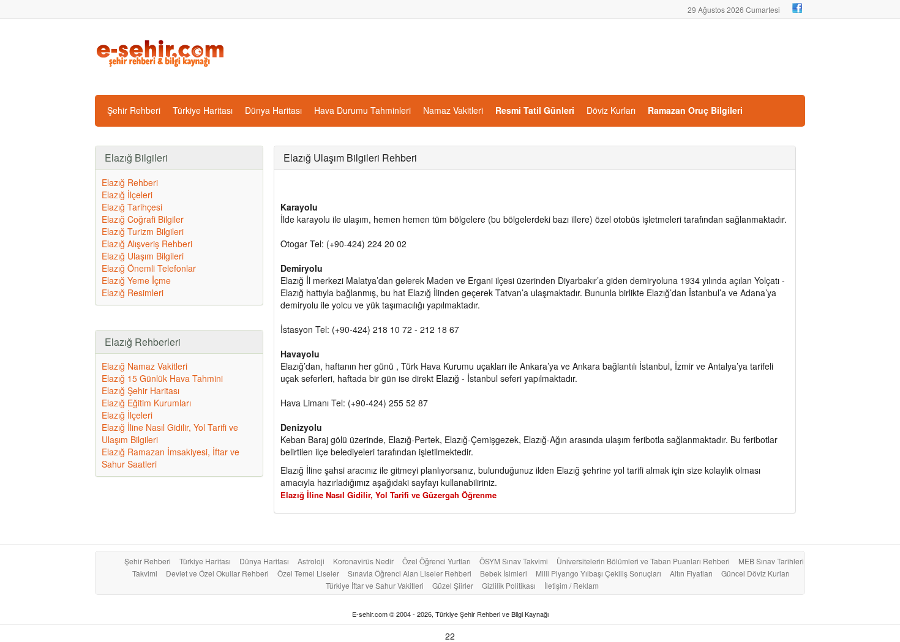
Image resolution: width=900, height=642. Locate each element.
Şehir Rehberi (133, 110)
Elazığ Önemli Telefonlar (149, 268)
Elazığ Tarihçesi (132, 207)
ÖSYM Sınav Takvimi (513, 561)
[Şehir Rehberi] (161, 52)
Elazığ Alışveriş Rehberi (147, 243)
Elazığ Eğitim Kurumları (146, 403)
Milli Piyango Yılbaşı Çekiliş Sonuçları (598, 573)
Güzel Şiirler (452, 585)
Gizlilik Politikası (509, 585)
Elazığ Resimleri (132, 292)
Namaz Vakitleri (453, 110)
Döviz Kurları (611, 110)
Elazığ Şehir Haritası (140, 390)
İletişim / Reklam (571, 585)
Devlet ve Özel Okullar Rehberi (217, 573)
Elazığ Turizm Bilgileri (143, 231)
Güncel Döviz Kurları (755, 573)
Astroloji (311, 561)
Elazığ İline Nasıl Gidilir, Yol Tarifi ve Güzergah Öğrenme (388, 495)
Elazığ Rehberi (130, 182)
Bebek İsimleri (503, 573)
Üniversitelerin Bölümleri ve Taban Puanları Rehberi (643, 561)
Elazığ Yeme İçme (136, 280)
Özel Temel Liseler (308, 573)
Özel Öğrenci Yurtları (436, 561)
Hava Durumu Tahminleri (362, 110)
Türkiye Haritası (203, 110)
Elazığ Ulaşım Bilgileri (143, 256)
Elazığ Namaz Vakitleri (144, 366)
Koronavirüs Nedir (363, 561)
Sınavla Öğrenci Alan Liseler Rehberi (409, 573)
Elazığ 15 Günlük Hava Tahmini (162, 378)
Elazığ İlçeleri (127, 194)
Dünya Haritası (273, 110)
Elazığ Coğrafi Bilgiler (143, 219)
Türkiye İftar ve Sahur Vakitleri (375, 585)
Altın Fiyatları (691, 573)
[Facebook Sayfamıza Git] (797, 8)
